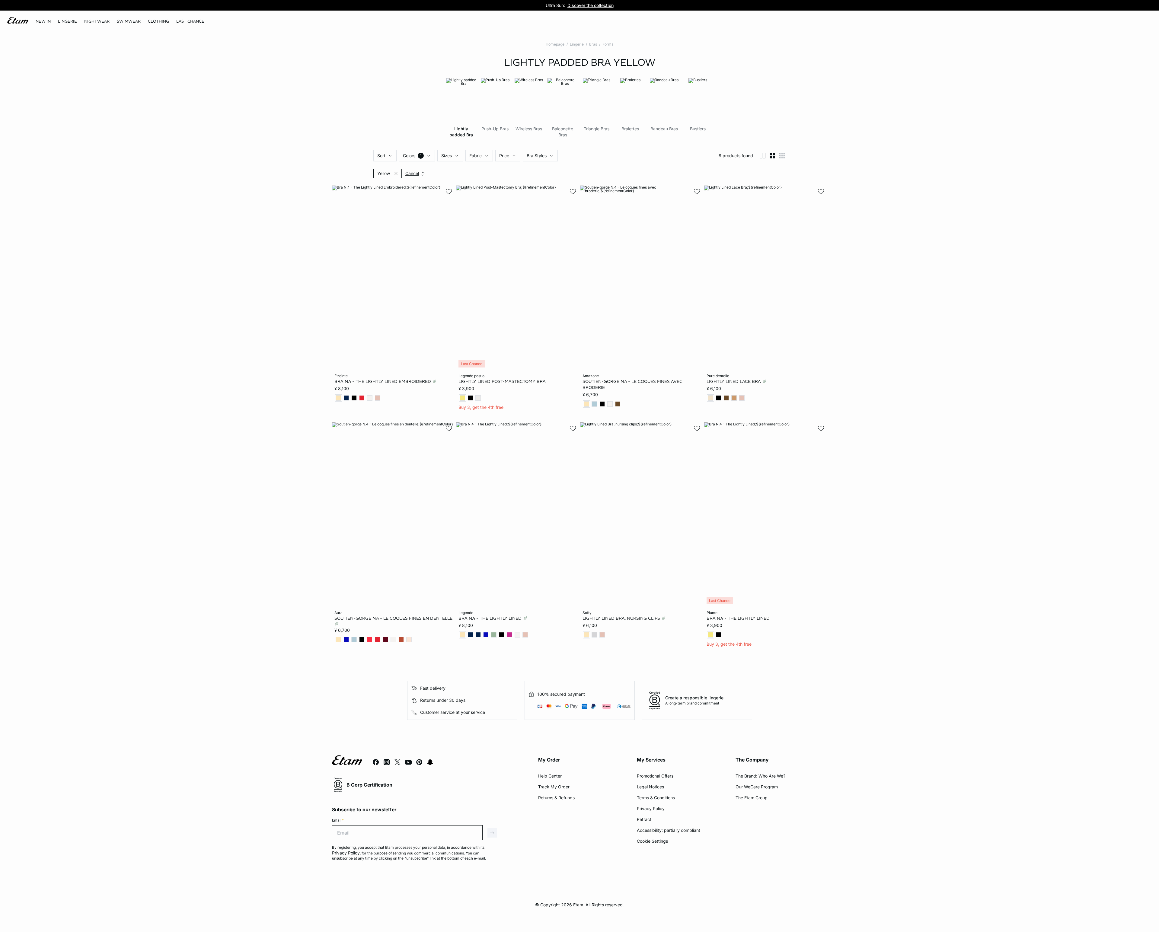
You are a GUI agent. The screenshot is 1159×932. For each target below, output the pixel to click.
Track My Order (554, 786)
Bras (593, 44)
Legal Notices (650, 786)
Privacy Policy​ (651, 808)
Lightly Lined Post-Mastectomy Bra (502, 381)
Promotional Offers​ (655, 775)
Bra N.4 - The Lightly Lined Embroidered (383, 381)
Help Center (550, 775)
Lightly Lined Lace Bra (734, 381)
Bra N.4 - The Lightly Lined (490, 618)
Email (338, 820)
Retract (644, 819)
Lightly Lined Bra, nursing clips (622, 618)
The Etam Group (752, 797)
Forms (607, 44)
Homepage (555, 44)
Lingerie (577, 44)
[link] (43, 21)
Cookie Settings (652, 841)
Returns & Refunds (556, 797)
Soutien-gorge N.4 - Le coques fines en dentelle (393, 618)
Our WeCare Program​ (757, 786)
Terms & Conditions (656, 797)
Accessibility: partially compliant (668, 830)
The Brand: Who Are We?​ (760, 775)
